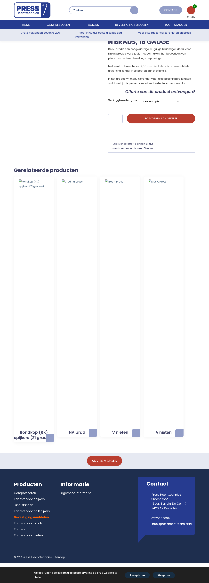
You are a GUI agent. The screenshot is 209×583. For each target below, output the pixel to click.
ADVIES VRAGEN (104, 460)
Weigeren (164, 575)
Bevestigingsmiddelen (31, 517)
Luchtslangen (23, 505)
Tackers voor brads (28, 523)
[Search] (134, 10)
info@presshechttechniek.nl (172, 524)
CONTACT (170, 10)
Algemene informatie (75, 493)
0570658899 (160, 518)
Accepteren (137, 575)
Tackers (19, 529)
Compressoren (25, 493)
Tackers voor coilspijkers (32, 511)
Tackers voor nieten (28, 535)
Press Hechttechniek (37, 557)
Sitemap (59, 557)
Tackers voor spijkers (29, 499)
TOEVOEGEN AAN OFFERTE (161, 118)
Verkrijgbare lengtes (122, 100)
